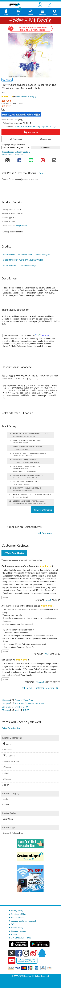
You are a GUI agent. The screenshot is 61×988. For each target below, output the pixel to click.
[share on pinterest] (42, 159)
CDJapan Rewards (18, 931)
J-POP (26, 707)
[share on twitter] (7, 159)
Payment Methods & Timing (12, 154)
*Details (41, 173)
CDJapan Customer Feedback (23, 921)
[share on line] (31, 159)
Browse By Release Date (13, 833)
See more (47, 533)
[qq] (42, 953)
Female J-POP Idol (36, 703)
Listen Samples (44, 510)
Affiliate (14, 934)
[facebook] (18, 953)
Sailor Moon (8, 819)
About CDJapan (17, 917)
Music (17, 707)
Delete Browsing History (12, 728)
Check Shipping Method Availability (15, 152)
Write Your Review (15, 553)
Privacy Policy (17, 911)
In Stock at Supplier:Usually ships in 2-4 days (36, 126)
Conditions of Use (18, 914)
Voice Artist (28, 700)
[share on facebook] (19, 159)
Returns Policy (17, 927)
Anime (17, 700)
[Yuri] (47, 654)
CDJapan (6, 700)
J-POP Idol (19, 703)
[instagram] (26, 953)
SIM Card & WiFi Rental (21, 938)
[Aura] (48, 600)
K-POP (26, 710)
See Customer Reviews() (26, 97)
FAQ (12, 924)
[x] (11, 953)
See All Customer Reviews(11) (42, 688)
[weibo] (33, 953)
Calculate (45, 147)
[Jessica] (40, 682)
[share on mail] (54, 159)
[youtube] (11, 960)
